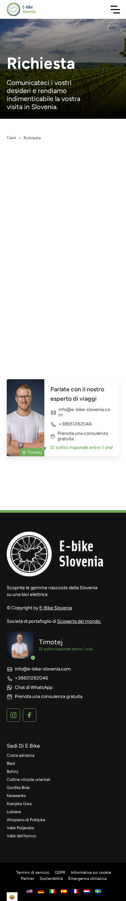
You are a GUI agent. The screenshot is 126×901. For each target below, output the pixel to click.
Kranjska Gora (19, 803)
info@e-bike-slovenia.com (84, 412)
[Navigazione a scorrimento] (115, 9)
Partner (27, 878)
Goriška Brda (18, 787)
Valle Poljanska (20, 827)
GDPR (60, 872)
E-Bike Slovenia (55, 608)
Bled (11, 763)
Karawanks (16, 795)
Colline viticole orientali (28, 779)
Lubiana (14, 811)
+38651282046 (75, 424)
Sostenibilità (51, 878)
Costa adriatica (20, 755)
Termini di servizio (32, 872)
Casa (11, 137)
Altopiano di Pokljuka (26, 819)
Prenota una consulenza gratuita (82, 436)
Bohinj (12, 771)
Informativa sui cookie (91, 872)
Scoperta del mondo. (79, 621)
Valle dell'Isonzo (21, 836)
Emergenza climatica (87, 878)
